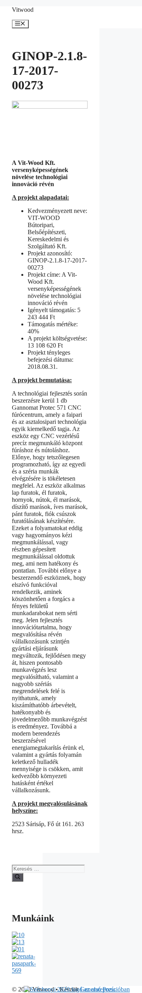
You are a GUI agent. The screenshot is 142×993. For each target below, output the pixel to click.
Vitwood (23, 9)
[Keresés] (17, 877)
